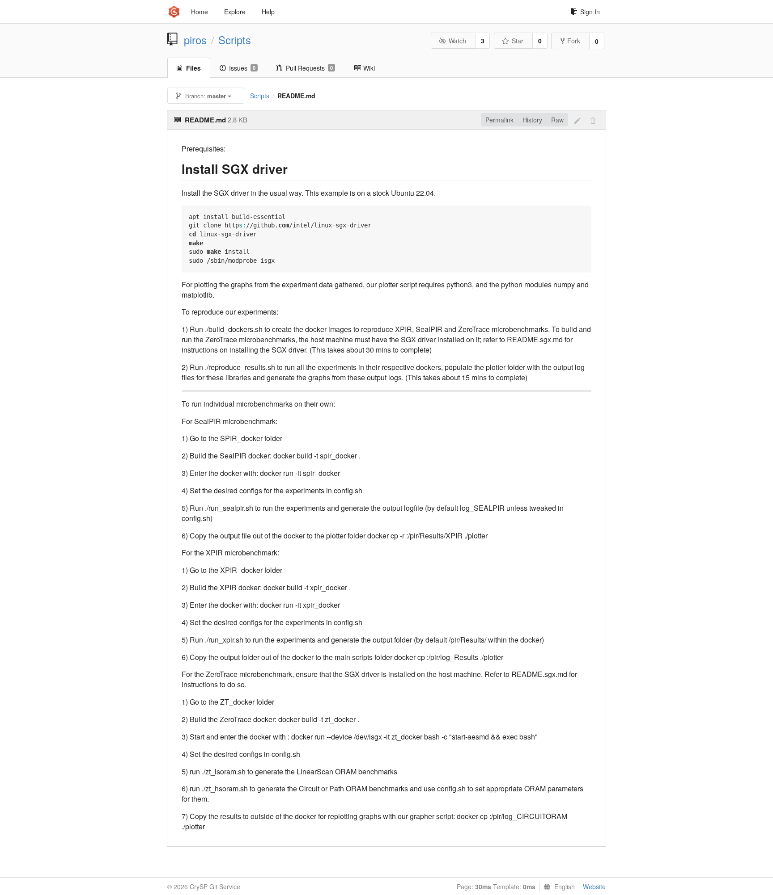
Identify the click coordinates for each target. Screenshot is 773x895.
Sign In (590, 11)
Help (268, 11)
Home (199, 11)
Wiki (369, 67)
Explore (235, 11)
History (532, 119)
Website (594, 886)
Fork (573, 40)
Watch (457, 40)
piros (195, 39)
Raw (557, 119)
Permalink (499, 119)
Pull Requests (309, 67)
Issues (242, 67)
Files (193, 67)
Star (517, 40)
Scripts (234, 39)
